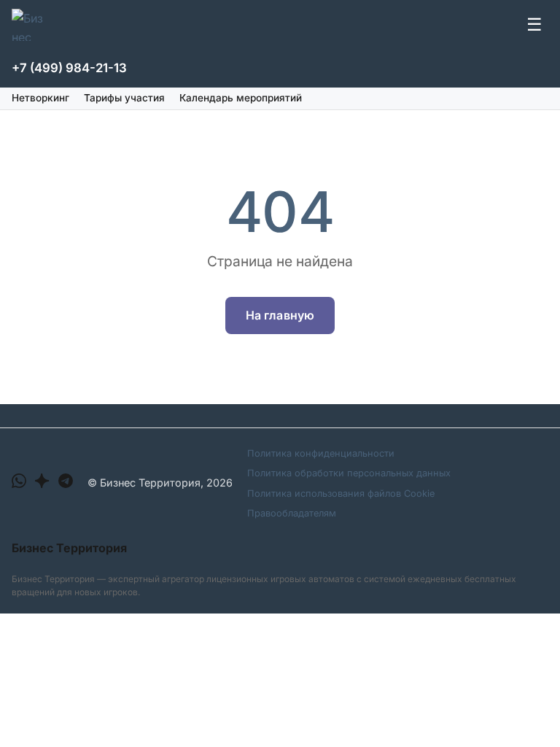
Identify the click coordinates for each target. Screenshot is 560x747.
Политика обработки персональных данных (349, 473)
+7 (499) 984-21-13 (69, 68)
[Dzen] (42, 483)
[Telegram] (65, 483)
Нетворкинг (40, 98)
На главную (280, 315)
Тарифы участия (124, 98)
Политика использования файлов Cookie (341, 493)
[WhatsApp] (19, 483)
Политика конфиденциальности (320, 453)
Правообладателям (291, 513)
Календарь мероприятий (240, 98)
